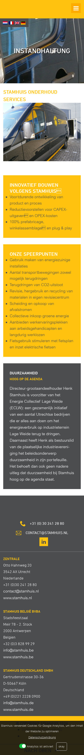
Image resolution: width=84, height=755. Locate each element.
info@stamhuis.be (18, 650)
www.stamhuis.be (18, 657)
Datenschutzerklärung (42, 737)
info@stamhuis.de (18, 702)
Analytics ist (40, 746)
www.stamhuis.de (18, 709)
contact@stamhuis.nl (21, 591)
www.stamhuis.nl (17, 598)
